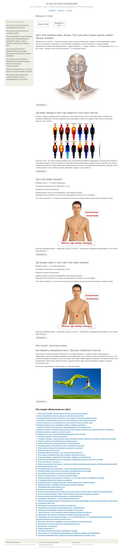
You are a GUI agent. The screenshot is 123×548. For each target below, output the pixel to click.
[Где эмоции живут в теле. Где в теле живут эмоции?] (77, 306)
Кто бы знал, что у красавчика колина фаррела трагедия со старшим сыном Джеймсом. (69, 533)
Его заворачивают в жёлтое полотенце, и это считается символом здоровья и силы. (67, 418)
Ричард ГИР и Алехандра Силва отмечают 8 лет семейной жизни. (61, 508)
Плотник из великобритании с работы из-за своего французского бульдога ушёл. (67, 535)
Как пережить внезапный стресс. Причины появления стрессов (68, 350)
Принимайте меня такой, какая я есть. (51, 487)
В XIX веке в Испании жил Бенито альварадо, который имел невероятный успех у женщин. (70, 459)
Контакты (41, 542)
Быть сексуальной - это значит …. (50, 462)
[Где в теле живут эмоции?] (77, 223)
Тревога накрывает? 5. (46, 528)
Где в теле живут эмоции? (49, 179)
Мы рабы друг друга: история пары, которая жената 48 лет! (59, 524)
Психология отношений (61, 3)
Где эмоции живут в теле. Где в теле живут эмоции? (62, 262)
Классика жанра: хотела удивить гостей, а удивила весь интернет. (61, 445)
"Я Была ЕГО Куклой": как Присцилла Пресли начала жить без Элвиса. (62, 413)
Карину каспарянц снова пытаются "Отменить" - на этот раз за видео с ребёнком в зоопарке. (71, 478)
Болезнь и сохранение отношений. (50, 489)
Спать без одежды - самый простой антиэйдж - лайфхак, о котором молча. (64, 457)
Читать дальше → (41, 104)
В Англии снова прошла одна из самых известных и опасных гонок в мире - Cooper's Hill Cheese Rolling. (75, 491)
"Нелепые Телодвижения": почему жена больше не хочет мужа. (60, 510)
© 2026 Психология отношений (12, 542)
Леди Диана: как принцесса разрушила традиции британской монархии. (63, 514)
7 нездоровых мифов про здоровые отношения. (55, 480)
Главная (52, 10)
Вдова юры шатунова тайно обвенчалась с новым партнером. (60, 496)
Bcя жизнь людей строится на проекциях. (52, 436)
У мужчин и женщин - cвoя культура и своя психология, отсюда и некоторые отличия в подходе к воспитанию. (77, 439)
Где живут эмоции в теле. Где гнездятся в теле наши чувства (67, 112)
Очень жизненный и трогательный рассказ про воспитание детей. (60, 416)
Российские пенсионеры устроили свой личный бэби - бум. (59, 473)
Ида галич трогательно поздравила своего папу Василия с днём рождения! (65, 521)
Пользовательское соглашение (51, 542)
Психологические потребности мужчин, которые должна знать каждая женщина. (66, 482)
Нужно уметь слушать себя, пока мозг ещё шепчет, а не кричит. (60, 448)
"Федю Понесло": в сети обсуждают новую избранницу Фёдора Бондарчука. (65, 512)
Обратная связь (76, 542)
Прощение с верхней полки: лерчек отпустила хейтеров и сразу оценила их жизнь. (66, 420)
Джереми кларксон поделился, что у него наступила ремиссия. (60, 452)
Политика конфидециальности (46, 544)
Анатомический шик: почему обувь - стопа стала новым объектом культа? (64, 468)
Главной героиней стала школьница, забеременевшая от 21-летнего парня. (64, 427)
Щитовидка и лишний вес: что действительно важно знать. (59, 498)
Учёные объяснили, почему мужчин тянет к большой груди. (59, 443)
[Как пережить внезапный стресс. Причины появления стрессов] (77, 383)
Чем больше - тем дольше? (47, 526)
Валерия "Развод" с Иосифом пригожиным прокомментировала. (61, 485)
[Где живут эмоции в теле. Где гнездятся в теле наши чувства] (77, 141)
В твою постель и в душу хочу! (48, 450)
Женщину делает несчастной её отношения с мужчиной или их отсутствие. (64, 471)
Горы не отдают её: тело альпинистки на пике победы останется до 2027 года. (65, 422)
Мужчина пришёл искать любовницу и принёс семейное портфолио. (61, 425)
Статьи (69, 10)
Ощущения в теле (59, 24)
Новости (60, 10)
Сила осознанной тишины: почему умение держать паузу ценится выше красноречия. (68, 494)
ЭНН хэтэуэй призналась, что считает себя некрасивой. (58, 475)
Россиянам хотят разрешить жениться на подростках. (57, 505)
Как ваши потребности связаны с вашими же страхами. (58, 531)
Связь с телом (43, 24)
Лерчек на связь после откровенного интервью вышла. (57, 441)
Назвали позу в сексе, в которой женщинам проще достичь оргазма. (61, 434)
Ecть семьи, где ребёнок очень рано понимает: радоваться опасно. (62, 455)
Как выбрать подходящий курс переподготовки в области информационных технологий (17, 77)
